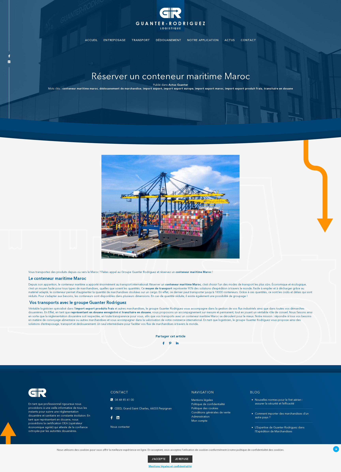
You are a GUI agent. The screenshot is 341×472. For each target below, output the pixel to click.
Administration (200, 416)
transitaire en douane (278, 88)
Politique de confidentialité (208, 404)
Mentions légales (202, 400)
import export (152, 88)
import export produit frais (243, 88)
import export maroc (209, 88)
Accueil (91, 40)
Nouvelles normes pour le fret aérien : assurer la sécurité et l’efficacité (279, 401)
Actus (230, 40)
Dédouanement (168, 40)
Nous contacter (120, 427)
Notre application (203, 40)
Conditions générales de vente (210, 412)
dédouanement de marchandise (120, 88)
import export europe (178, 88)
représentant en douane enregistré (94, 312)
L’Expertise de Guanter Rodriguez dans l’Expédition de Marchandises (279, 429)
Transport (141, 40)
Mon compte (199, 420)
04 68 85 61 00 (124, 399)
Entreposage (115, 40)
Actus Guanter (178, 85)
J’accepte (159, 459)
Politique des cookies (204, 408)
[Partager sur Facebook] (164, 343)
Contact (248, 40)
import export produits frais (94, 308)
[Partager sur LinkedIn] (177, 343)
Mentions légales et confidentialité (170, 466)
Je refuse (181, 459)
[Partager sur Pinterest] (170, 343)
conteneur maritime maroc (80, 88)
